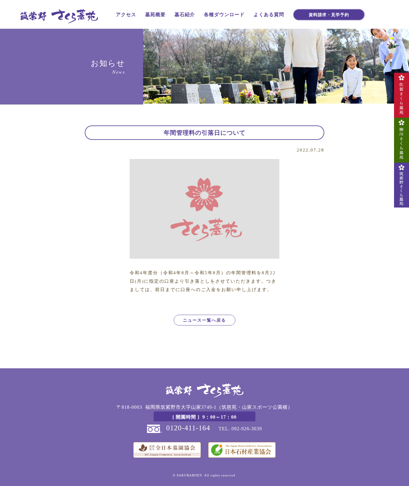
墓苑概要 (155, 14)
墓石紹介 (185, 14)
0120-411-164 (188, 428)
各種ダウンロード (224, 14)
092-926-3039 (246, 428)
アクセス (126, 14)
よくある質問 (269, 14)
